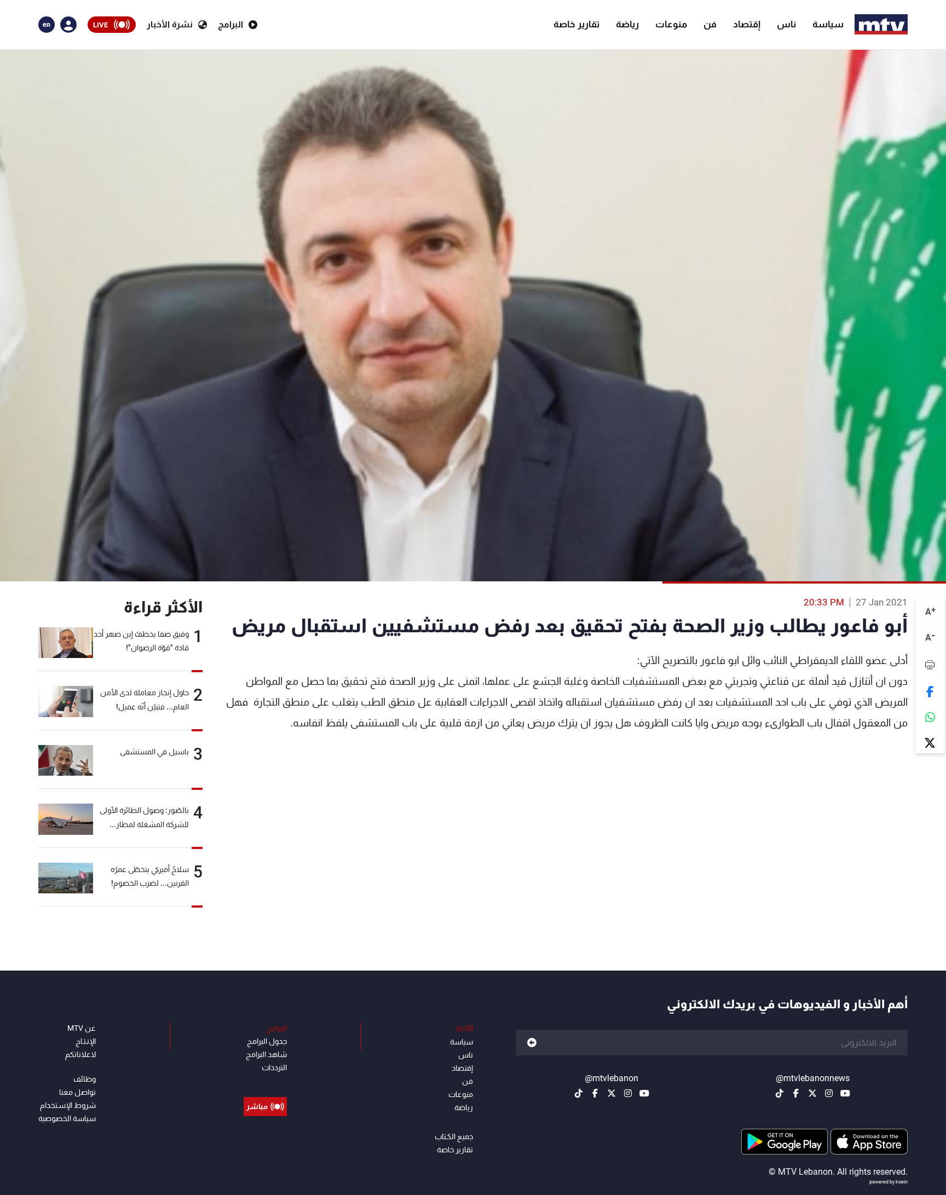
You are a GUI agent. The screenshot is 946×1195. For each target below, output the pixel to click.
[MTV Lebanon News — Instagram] (829, 1093)
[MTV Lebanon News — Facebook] (796, 1093)
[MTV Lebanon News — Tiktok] (779, 1093)
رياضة (627, 24)
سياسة (828, 24)
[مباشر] (265, 1081)
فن (710, 24)
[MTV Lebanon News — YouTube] (845, 1093)
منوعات (671, 24)
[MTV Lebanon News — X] (812, 1093)
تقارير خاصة (576, 24)
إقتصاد (746, 24)
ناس (786, 24)
